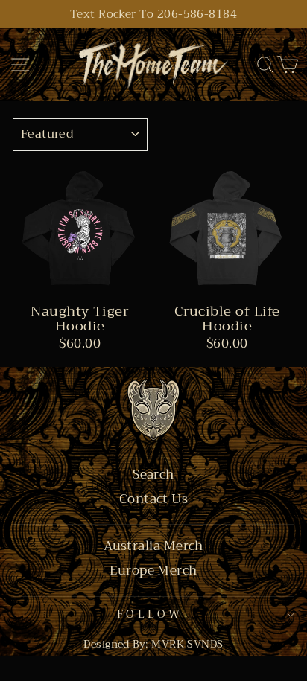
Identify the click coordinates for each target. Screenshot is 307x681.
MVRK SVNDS (187, 644)
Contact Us (154, 499)
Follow (150, 614)
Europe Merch (153, 570)
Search (153, 474)
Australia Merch (153, 546)
